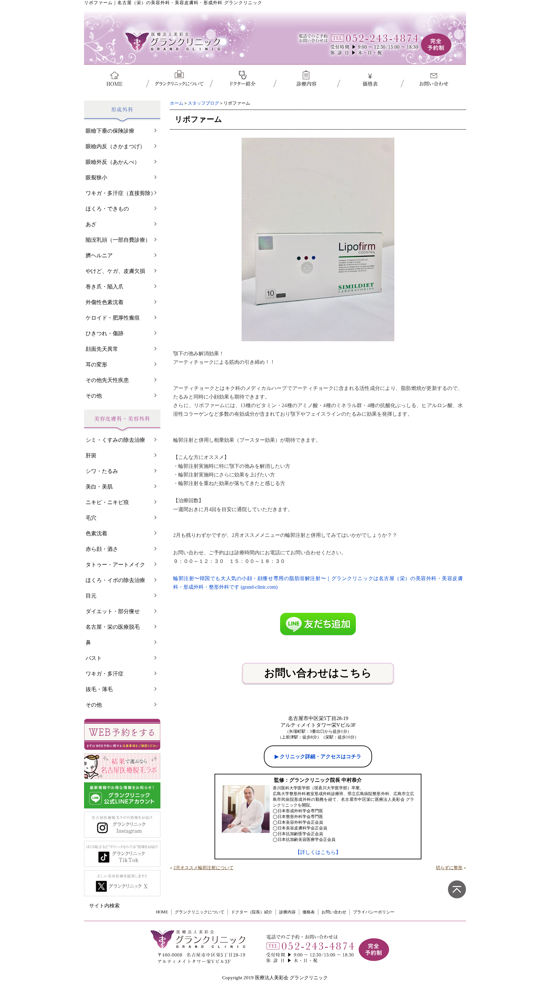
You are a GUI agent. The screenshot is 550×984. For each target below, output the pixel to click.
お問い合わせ (333, 912)
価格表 (308, 912)
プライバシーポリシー (373, 912)
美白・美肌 (99, 487)
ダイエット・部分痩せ (113, 611)
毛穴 (91, 518)
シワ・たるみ (102, 471)
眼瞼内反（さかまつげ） (115, 146)
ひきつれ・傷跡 (104, 333)
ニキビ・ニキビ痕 (107, 502)
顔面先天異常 (102, 349)
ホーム (176, 103)
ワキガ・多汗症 (104, 674)
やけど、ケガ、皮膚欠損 (115, 271)
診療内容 (287, 912)
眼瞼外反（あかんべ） (113, 162)
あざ (91, 224)
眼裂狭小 (96, 178)
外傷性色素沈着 (104, 302)
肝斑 (91, 456)
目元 (91, 596)
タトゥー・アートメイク (115, 565)
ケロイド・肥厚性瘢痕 (113, 318)
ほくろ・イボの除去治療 (115, 580)
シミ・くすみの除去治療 (115, 440)
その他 (94, 396)
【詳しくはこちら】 (318, 852)
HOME (162, 912)
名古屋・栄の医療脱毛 (113, 627)
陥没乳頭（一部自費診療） (118, 240)
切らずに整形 (449, 867)
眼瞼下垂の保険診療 (110, 131)
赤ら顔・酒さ (102, 549)
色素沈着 (96, 533)
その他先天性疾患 (107, 380)
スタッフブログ (203, 103)
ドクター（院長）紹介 (251, 912)
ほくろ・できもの (107, 209)
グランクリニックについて (199, 912)
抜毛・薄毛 (99, 689)
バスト (94, 658)
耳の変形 (96, 365)
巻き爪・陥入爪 (104, 287)
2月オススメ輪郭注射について (203, 867)
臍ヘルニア (99, 256)
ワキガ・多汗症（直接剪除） (121, 193)
